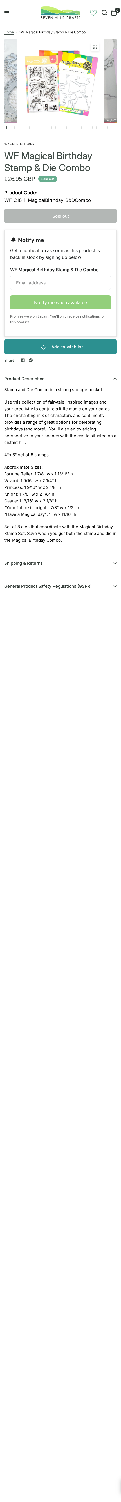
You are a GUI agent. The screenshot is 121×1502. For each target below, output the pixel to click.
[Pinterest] (30, 360)
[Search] (104, 12)
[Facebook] (22, 360)
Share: (10, 360)
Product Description (24, 378)
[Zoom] (95, 46)
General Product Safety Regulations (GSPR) (48, 586)
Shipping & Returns (23, 563)
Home (9, 32)
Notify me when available (60, 302)
